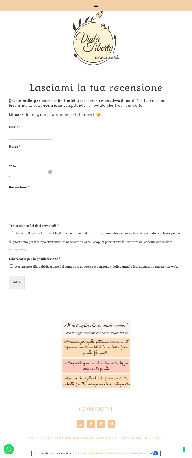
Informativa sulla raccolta (52, 453)
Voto (12, 166)
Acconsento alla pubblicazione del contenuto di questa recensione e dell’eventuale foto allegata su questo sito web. (96, 267)
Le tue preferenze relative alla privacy (111, 453)
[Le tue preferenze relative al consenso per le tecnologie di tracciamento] (183, 449)
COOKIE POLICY (154, 438)
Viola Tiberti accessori (96, 38)
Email (14, 127)
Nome (14, 146)
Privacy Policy (17, 249)
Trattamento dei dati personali (34, 226)
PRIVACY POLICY (131, 438)
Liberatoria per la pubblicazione (34, 259)
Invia (17, 282)
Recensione (19, 187)
